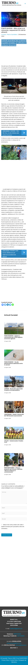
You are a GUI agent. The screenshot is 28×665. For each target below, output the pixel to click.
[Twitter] (5, 305)
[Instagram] (17, 647)
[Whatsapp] (13, 305)
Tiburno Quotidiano (12, 34)
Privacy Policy (5, 660)
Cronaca (3, 34)
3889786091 (17, 634)
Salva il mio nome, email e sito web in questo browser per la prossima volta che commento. (12, 526)
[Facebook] (2, 305)
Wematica (14, 662)
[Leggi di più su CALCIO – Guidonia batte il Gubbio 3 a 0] (14, 433)
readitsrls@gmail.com (16, 628)
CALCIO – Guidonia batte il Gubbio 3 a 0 (13, 441)
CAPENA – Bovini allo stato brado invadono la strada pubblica (13, 389)
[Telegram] (10, 305)
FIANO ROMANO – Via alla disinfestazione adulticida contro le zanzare (13, 363)
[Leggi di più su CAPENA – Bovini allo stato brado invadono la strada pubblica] (14, 381)
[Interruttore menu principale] (25, 3)
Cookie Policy (14, 660)
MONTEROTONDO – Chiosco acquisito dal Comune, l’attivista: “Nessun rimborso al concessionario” (13, 470)
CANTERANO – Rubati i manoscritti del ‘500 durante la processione (14, 415)
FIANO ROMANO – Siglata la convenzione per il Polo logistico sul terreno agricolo (13, 337)
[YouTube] (15, 647)
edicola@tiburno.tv (21, 645)
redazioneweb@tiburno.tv (14, 643)
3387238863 (20, 636)
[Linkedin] (8, 305)
